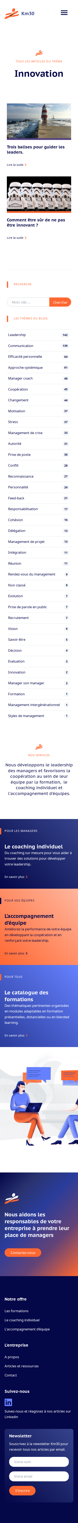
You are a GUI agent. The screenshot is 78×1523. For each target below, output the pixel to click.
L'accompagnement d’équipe (27, 1329)
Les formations (16, 1310)
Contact (11, 1375)
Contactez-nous (23, 1252)
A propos (12, 1356)
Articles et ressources (22, 1366)
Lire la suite (15, 165)
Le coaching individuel (22, 1320)
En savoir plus (14, 877)
